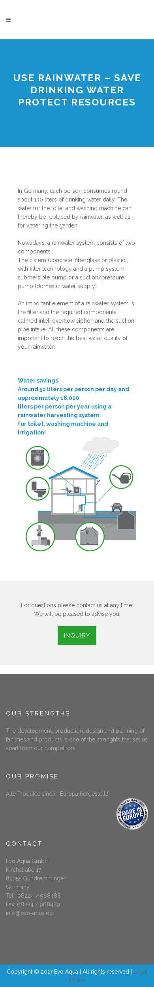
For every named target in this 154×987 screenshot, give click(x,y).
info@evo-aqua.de (29, 913)
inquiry (77, 635)
